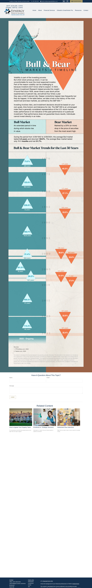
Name (10, 377)
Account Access (77, 1)
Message (11, 385)
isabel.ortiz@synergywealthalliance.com (50, 1)
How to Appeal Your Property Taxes (20, 427)
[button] (34, 10)
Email (48, 377)
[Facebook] (67, 1)
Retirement (31, 581)
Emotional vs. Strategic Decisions (43, 427)
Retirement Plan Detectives (65, 427)
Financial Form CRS (48, 581)
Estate (29, 585)
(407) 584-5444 (35, 1)
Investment (31, 583)
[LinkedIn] (63, 1)
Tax (29, 586)
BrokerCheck (76, 583)
